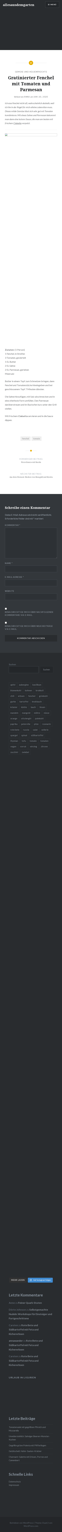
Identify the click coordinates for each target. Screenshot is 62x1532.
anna (27, 97)
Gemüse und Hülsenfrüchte (31, 72)
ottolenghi (26, 718)
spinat (24, 735)
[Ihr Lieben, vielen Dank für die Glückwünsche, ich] (31, 1159)
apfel (12, 684)
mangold (26, 713)
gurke (13, 701)
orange (13, 718)
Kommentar (12, 525)
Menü (53, 4)
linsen (42, 707)
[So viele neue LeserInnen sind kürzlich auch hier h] (31, 951)
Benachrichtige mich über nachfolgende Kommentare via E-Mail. (29, 613)
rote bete (14, 729)
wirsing (33, 746)
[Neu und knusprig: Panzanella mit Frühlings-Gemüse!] (31, 1211)
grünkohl (43, 696)
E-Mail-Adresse (14, 577)
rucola (26, 729)
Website (9, 591)
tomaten (44, 741)
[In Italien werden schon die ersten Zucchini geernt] (31, 846)
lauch (33, 707)
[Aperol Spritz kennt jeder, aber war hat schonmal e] (31, 1029)
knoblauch (37, 701)
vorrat (23, 746)
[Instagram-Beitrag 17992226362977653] (31, 1107)
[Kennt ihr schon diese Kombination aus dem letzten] (31, 1237)
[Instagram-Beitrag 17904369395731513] (31, 1003)
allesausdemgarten (18, 5)
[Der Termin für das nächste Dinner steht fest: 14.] (31, 925)
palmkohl (39, 718)
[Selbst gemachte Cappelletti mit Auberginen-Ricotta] (31, 794)
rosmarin (46, 724)
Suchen (12, 664)
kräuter (13, 707)
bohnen (28, 690)
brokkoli (40, 690)
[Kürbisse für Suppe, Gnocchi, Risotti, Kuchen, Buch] (31, 898)
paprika (13, 724)
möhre (37, 713)
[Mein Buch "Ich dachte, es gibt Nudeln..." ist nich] (31, 1263)
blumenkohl (15, 690)
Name (9, 563)
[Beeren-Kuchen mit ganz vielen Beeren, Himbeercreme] (31, 768)
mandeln (14, 713)
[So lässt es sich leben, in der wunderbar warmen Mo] (31, 820)
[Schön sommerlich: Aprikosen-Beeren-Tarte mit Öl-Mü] (31, 977)
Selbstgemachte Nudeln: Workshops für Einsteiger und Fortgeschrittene (30, 1314)
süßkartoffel (37, 735)
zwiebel (25, 752)
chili (12, 696)
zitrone (44, 746)
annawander (16, 1340)
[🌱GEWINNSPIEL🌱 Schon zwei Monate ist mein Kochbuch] (31, 1133)
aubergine (24, 684)
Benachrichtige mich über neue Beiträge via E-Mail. (29, 627)
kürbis (24, 707)
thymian (14, 741)
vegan (13, 746)
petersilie (25, 724)
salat (35, 729)
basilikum (36, 684)
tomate (36, 438)
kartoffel (24, 701)
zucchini (14, 752)
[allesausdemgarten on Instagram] (52, 705)
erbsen (21, 696)
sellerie (44, 729)
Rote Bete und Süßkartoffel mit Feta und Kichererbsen (23, 1329)
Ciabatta (17, 123)
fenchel (25, 438)
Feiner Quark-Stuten (30, 1302)
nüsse (46, 713)
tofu (24, 741)
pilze (36, 724)
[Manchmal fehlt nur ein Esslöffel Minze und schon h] (31, 1081)
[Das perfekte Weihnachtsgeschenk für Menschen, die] (31, 872)
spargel (14, 735)
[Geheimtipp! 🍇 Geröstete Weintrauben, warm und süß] (31, 1055)
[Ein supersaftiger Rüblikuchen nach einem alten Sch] (31, 1185)
